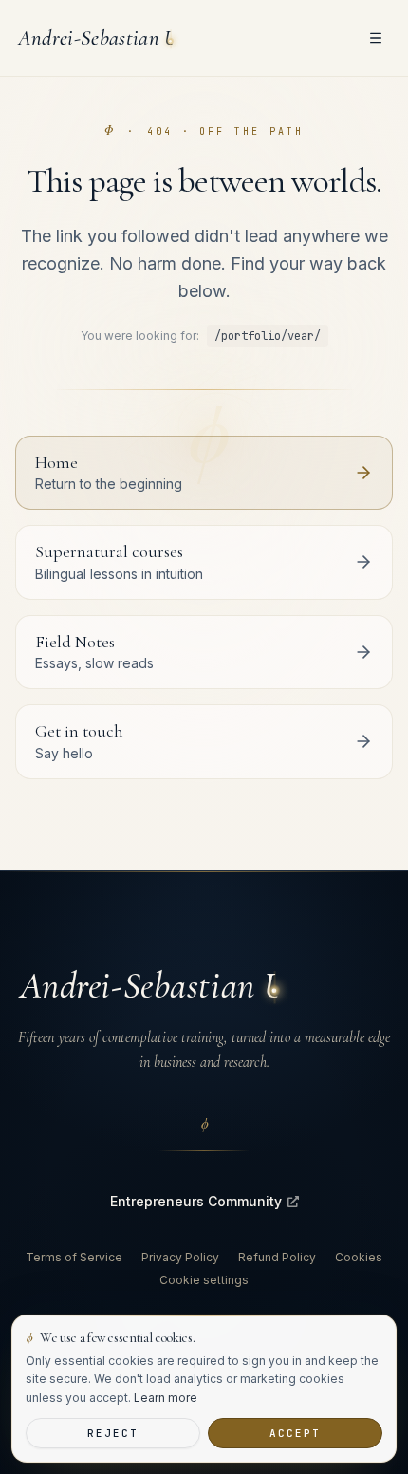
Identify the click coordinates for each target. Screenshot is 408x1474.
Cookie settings (204, 1280)
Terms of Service (74, 1257)
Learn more (165, 1397)
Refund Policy (277, 1257)
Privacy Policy (180, 1257)
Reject (113, 1433)
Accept (295, 1433)
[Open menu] (376, 38)
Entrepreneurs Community (196, 1201)
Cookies (358, 1257)
